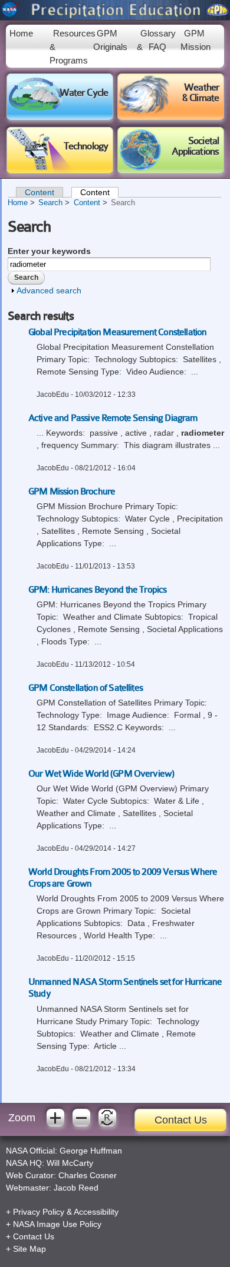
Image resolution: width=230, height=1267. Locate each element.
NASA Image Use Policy (57, 1224)
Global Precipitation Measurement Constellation (117, 332)
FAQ (157, 47)
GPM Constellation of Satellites (85, 688)
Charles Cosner (87, 1175)
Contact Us (181, 1120)
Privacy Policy (38, 1211)
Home (21, 33)
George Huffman (91, 1150)
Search (50, 203)
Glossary (158, 33)
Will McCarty (70, 1163)
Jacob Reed (76, 1187)
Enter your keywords (49, 251)
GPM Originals (110, 40)
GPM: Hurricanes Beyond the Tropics (97, 589)
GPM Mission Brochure (71, 491)
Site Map (29, 1248)
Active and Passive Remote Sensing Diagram (113, 418)
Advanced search (49, 290)
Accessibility (96, 1211)
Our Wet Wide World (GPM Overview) (101, 773)
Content (39, 192)
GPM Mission (195, 40)
